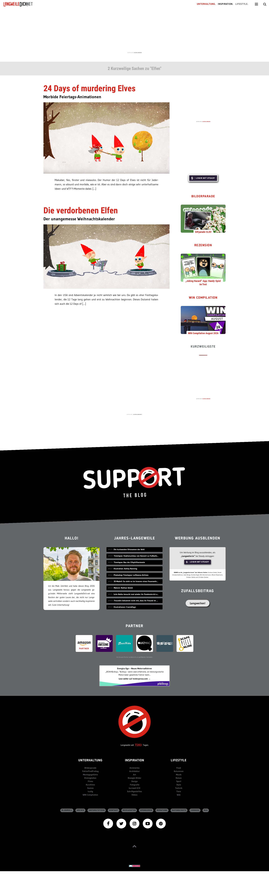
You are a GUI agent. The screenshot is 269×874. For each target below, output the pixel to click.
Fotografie (134, 784)
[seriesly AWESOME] (104, 643)
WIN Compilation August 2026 (203, 333)
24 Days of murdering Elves (89, 88)
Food (178, 768)
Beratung (162, 810)
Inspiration (134, 760)
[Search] (265, 4)
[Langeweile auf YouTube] (147, 823)
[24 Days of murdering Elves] (106, 137)
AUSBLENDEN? (137, 414)
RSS (206, 810)
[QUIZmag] (144, 643)
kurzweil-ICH (134, 788)
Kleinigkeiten (90, 778)
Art (134, 774)
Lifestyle (178, 760)
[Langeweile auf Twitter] (121, 823)
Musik (178, 774)
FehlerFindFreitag (90, 771)
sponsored (146, 810)
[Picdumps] (164, 643)
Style (178, 784)
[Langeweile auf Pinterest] (161, 823)
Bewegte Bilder (134, 778)
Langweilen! (197, 603)
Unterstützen (97, 810)
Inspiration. (225, 4)
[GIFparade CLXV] (203, 218)
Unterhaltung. (206, 4)
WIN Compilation (203, 298)
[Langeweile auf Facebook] (108, 823)
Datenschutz (179, 810)
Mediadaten (129, 810)
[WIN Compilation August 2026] (203, 320)
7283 (138, 745)
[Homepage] (20, 4)
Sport (178, 781)
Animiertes (135, 768)
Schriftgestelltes (134, 791)
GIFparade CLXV (203, 231)
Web (178, 794)
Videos (134, 794)
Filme (90, 781)
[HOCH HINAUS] (134, 846)
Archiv (80, 810)
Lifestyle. (241, 4)
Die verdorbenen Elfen (80, 210)
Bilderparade (203, 196)
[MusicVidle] (124, 643)
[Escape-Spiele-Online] (185, 643)
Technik (178, 788)
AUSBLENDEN (138, 52)
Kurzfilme (90, 784)
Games (90, 788)
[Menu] (256, 4)
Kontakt (113, 810)
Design (134, 781)
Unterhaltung (90, 760)
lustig (90, 791)
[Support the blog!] (134, 482)
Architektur (134, 771)
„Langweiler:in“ (188, 556)
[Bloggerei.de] (134, 865)
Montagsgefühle (90, 774)
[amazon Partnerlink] (84, 643)
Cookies (195, 810)
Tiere (178, 791)
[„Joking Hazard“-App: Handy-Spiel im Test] (203, 267)
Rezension (203, 245)
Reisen (179, 778)
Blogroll (67, 810)
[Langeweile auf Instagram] (134, 823)
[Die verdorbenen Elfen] (106, 256)
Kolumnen (179, 771)
